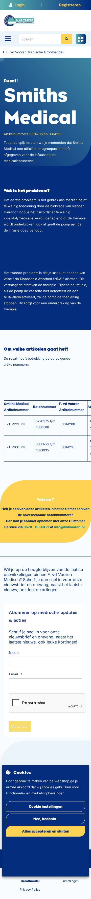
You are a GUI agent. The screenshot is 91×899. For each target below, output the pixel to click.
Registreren (70, 5)
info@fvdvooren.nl (69, 527)
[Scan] (81, 39)
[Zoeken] (66, 39)
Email (15, 674)
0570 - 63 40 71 (36, 527)
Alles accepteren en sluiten (45, 831)
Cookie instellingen (45, 806)
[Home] (19, 20)
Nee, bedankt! (45, 819)
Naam (13, 652)
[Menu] (8, 38)
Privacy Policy (30, 889)
